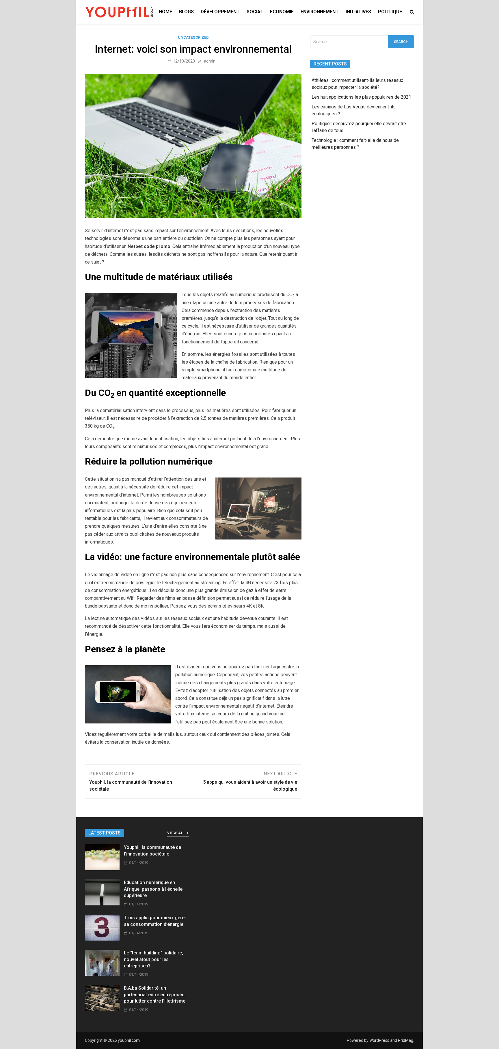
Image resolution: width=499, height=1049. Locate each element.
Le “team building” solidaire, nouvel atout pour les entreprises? (153, 959)
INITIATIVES (358, 11)
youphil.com (129, 1040)
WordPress (379, 1040)
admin (209, 61)
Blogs (186, 11)
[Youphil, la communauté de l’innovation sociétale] (102, 868)
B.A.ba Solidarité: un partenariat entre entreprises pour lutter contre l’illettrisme (154, 994)
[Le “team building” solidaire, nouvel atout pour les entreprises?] (102, 974)
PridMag (405, 1040)
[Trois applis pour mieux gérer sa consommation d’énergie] (102, 939)
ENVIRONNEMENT (320, 11)
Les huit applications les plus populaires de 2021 (361, 97)
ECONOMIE (282, 11)
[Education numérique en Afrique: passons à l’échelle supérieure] (102, 904)
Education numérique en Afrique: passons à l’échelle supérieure (153, 889)
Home (165, 11)
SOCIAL (255, 11)
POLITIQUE (390, 11)
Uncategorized (193, 37)
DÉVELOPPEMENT (220, 11)
